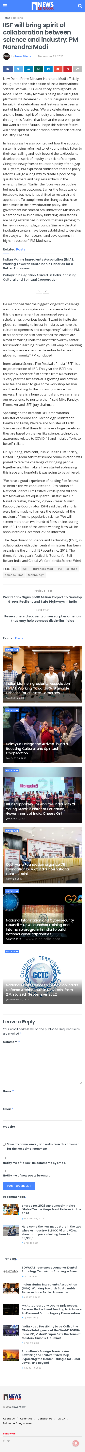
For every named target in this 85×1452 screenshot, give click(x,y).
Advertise (26, 1418)
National (18, 18)
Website (9, 1127)
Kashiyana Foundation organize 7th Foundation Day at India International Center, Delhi (38, 869)
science (71, 569)
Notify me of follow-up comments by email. (34, 1163)
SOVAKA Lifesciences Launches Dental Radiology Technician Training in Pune (49, 1269)
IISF (15, 569)
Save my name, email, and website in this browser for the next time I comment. (43, 1146)
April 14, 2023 (31, 1243)
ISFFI (26, 569)
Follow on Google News (17, 1423)
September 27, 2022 (18, 999)
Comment (11, 1042)
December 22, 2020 (50, 56)
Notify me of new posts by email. (26, 1175)
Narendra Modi (43, 569)
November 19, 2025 (34, 1218)
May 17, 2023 (14, 939)
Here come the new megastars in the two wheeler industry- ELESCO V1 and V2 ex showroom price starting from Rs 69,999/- (51, 1232)
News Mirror (23, 56)
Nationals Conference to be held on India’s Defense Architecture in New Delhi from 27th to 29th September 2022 (42, 990)
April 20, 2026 (32, 1343)
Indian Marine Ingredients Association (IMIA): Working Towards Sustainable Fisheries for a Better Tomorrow (38, 263)
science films (14, 575)
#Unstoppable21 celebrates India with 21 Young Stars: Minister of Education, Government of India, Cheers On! (40, 809)
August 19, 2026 (32, 1367)
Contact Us (45, 1418)
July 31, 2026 (30, 1276)
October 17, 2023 (17, 818)
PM (60, 569)
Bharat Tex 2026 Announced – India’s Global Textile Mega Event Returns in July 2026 (51, 1209)
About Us (9, 1418)
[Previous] (39, 291)
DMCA (61, 1418)
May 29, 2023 (15, 879)
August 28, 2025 (17, 758)
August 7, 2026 (16, 698)
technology (36, 575)
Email (8, 1109)
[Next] (46, 291)
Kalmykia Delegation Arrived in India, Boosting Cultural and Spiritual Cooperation (39, 277)
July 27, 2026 (31, 1318)
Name (8, 1091)
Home (6, 18)
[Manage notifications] (76, 1443)
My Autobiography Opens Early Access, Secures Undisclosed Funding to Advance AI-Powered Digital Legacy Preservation (52, 1309)
